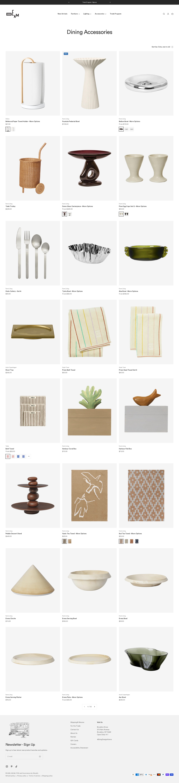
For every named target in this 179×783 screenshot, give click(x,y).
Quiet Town (65, 367)
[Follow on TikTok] (16, 766)
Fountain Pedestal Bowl (71, 121)
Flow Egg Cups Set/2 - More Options (133, 206)
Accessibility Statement (79, 748)
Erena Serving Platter (14, 697)
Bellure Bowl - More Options (129, 121)
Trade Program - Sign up (89, 2)
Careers (73, 744)
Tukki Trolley (10, 206)
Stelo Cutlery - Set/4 (13, 291)
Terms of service (34, 776)
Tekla (7, 446)
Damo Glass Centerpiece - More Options (77, 206)
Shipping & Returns (77, 722)
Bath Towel (10, 449)
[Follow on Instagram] (7, 766)
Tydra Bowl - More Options (72, 291)
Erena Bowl (123, 618)
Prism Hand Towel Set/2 (128, 370)
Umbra (7, 118)
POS (17, 773)
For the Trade (75, 726)
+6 (29, 456)
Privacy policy (22, 776)
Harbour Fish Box (125, 449)
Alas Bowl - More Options (128, 291)
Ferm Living (65, 118)
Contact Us (74, 729)
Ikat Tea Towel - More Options (130, 533)
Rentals (73, 737)
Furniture (74, 14)
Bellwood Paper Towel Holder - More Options (23, 121)
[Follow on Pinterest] (11, 766)
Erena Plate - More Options (72, 697)
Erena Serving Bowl (69, 618)
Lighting (86, 14)
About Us (73, 733)
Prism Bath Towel (68, 370)
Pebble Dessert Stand (14, 533)
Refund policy (10, 776)
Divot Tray (10, 370)
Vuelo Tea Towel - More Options (74, 533)
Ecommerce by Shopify (30, 773)
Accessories (99, 14)
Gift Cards (74, 740)
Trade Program (115, 14)
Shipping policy (47, 776)
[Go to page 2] (94, 706)
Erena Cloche (11, 618)
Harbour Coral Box (69, 449)
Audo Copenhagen (11, 367)
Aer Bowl (122, 697)
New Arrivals (62, 14)
